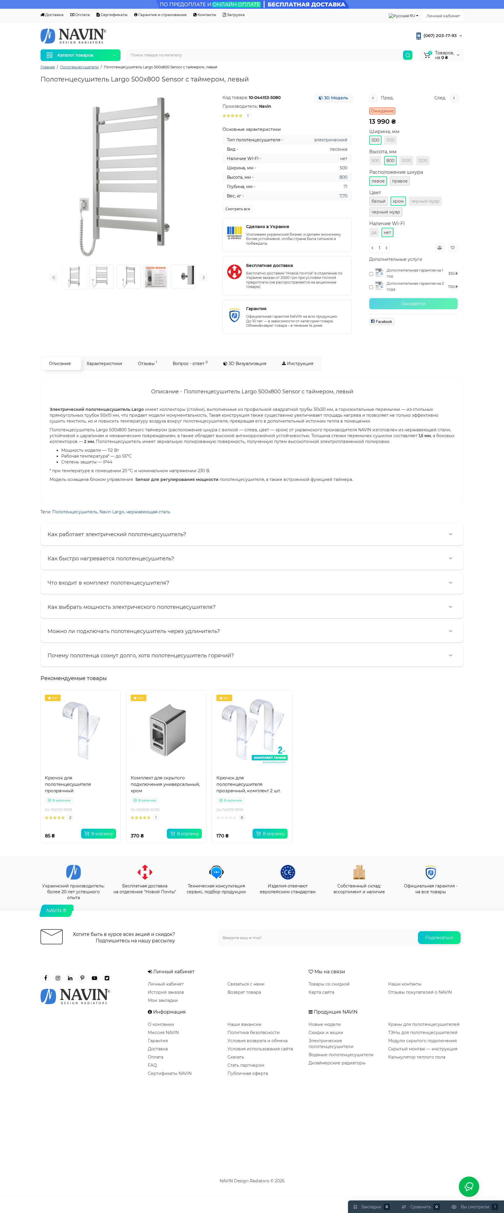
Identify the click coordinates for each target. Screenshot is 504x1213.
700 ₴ (453, 286)
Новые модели (325, 1024)
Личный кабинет (443, 15)
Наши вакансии (245, 1024)
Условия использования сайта (260, 1049)
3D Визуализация (247, 363)
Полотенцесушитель (74, 512)
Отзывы (147, 363)
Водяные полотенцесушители (341, 1054)
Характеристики (104, 363)
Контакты (206, 14)
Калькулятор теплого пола (416, 1057)
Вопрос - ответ (190, 363)
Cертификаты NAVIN (170, 1073)
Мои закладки (163, 1000)
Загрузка (235, 14)
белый (379, 201)
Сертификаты (113, 14)
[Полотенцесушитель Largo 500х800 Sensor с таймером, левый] (128, 177)
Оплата (82, 14)
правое (400, 181)
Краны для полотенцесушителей (424, 1024)
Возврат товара (244, 992)
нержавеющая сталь (148, 512)
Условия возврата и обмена (258, 1040)
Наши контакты (404, 984)
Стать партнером (246, 1065)
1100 (390, 140)
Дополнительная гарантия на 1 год (415, 273)
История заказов (166, 992)
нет (387, 232)
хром (398, 201)
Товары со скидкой (329, 984)
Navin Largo (111, 512)
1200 (422, 160)
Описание (60, 363)
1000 (406, 160)
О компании (161, 1024)
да (374, 232)
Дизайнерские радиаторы (337, 1063)
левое (378, 181)
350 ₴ (453, 273)
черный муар (425, 201)
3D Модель (335, 97)
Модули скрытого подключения (422, 1040)
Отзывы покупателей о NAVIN (420, 992)
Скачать (236, 1057)
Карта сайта (321, 992)
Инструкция (299, 363)
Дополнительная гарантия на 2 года (415, 286)
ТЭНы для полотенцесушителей (423, 1032)
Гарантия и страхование (162, 14)
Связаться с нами (246, 984)
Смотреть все (237, 209)
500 (375, 140)
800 (390, 160)
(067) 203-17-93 (439, 35)
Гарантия (158, 1040)
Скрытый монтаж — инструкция (422, 1049)
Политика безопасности (254, 1032)
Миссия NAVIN (163, 1032)
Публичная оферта (248, 1073)
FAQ (152, 1065)
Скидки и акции (326, 1032)
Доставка (54, 14)
